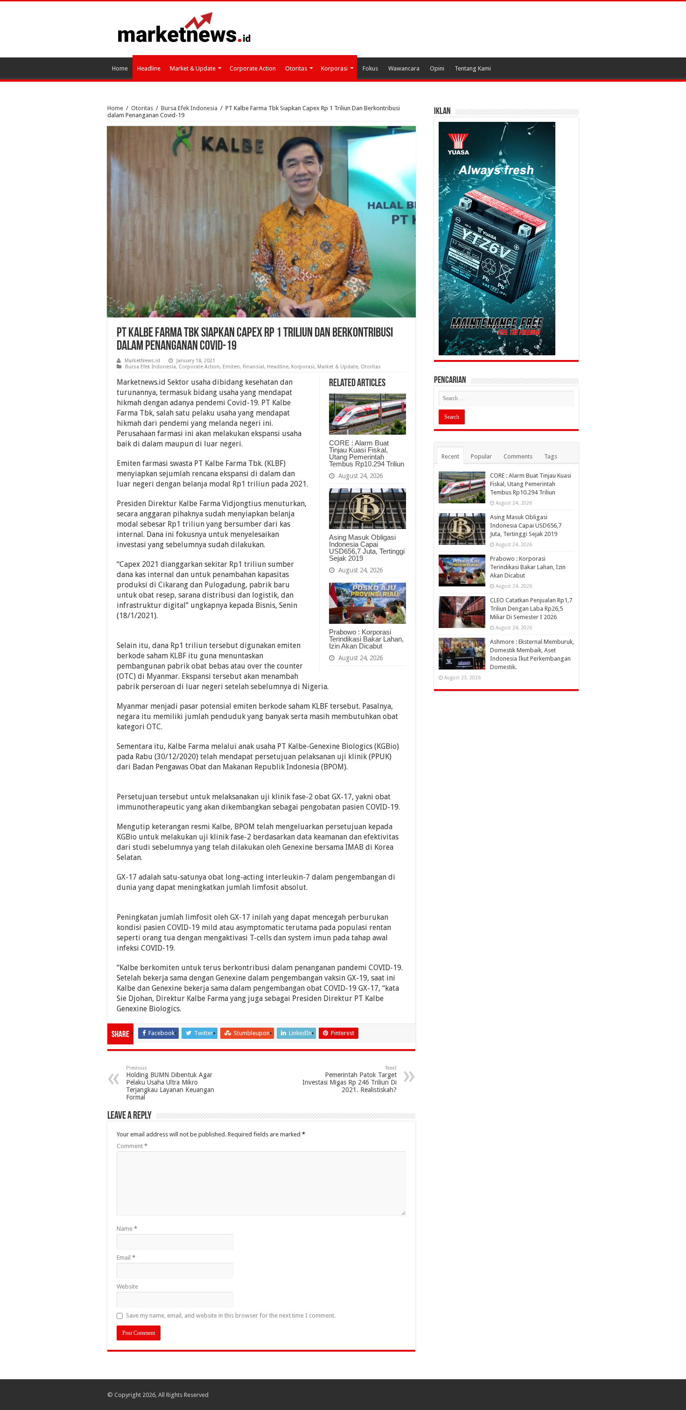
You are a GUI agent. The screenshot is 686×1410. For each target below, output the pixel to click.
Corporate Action (253, 68)
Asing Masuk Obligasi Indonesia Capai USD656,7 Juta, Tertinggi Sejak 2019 (367, 547)
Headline (149, 68)
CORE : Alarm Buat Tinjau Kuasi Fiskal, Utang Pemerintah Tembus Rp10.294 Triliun (366, 453)
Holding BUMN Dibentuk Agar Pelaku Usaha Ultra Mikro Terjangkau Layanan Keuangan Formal (170, 1083)
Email (126, 1257)
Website (127, 1286)
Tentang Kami (473, 68)
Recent (450, 456)
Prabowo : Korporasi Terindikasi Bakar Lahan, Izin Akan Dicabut (366, 639)
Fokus (370, 68)
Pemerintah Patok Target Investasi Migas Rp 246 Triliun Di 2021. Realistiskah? (349, 1079)
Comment (132, 1145)
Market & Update (193, 68)
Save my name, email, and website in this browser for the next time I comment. (231, 1315)
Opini (437, 68)
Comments (518, 456)
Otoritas (296, 68)
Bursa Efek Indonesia (189, 108)
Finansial (253, 367)
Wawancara (404, 68)
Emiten (231, 367)
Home (120, 68)
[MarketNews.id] (184, 26)
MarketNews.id (142, 361)
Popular (481, 456)
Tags (550, 456)
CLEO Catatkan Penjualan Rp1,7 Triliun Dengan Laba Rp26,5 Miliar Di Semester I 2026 (531, 608)
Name (127, 1228)
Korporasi (334, 68)
